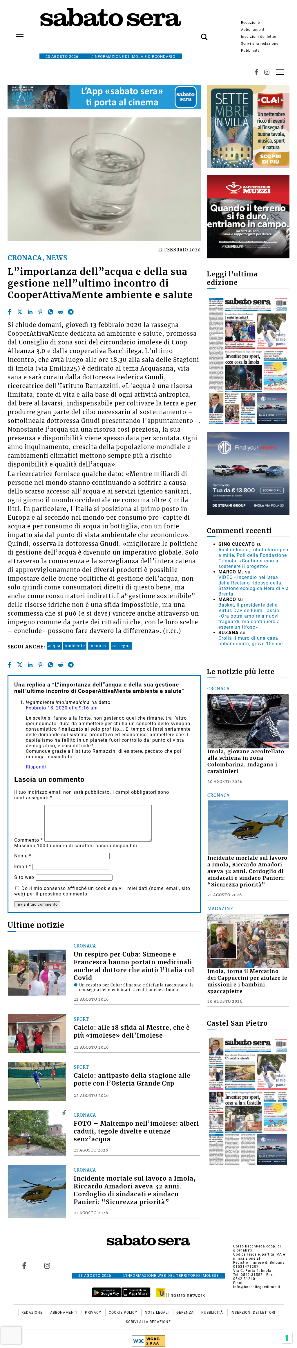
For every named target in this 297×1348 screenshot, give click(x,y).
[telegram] (70, 312)
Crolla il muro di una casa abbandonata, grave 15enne (250, 640)
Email (22, 866)
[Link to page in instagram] (47, 1265)
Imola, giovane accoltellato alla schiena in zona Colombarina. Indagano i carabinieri (245, 761)
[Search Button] (195, 34)
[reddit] (60, 312)
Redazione (250, 23)
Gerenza (185, 1313)
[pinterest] (40, 312)
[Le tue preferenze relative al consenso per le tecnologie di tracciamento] (286, 1337)
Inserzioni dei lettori (259, 37)
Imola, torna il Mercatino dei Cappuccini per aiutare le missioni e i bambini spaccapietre (247, 981)
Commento (28, 840)
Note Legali (157, 1313)
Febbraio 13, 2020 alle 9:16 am (62, 708)
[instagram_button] (267, 72)
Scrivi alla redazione (259, 44)
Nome (22, 856)
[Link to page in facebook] (24, 1265)
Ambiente (75, 645)
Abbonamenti (253, 30)
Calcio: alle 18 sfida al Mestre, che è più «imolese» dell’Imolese (132, 1031)
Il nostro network (185, 1295)
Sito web (24, 877)
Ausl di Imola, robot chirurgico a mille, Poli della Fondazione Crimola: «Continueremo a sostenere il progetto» (253, 558)
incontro (98, 645)
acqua (54, 645)
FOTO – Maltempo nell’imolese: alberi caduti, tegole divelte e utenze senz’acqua (136, 1131)
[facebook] (9, 312)
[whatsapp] (50, 312)
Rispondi (36, 767)
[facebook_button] (256, 72)
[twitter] (19, 312)
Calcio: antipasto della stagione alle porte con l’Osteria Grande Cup (132, 1079)
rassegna (121, 645)
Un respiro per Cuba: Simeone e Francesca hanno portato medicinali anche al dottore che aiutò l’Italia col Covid (134, 966)
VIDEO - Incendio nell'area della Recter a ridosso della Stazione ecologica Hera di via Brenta (253, 586)
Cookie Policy (123, 1313)
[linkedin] (30, 312)
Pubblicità (250, 51)
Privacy (93, 1313)
